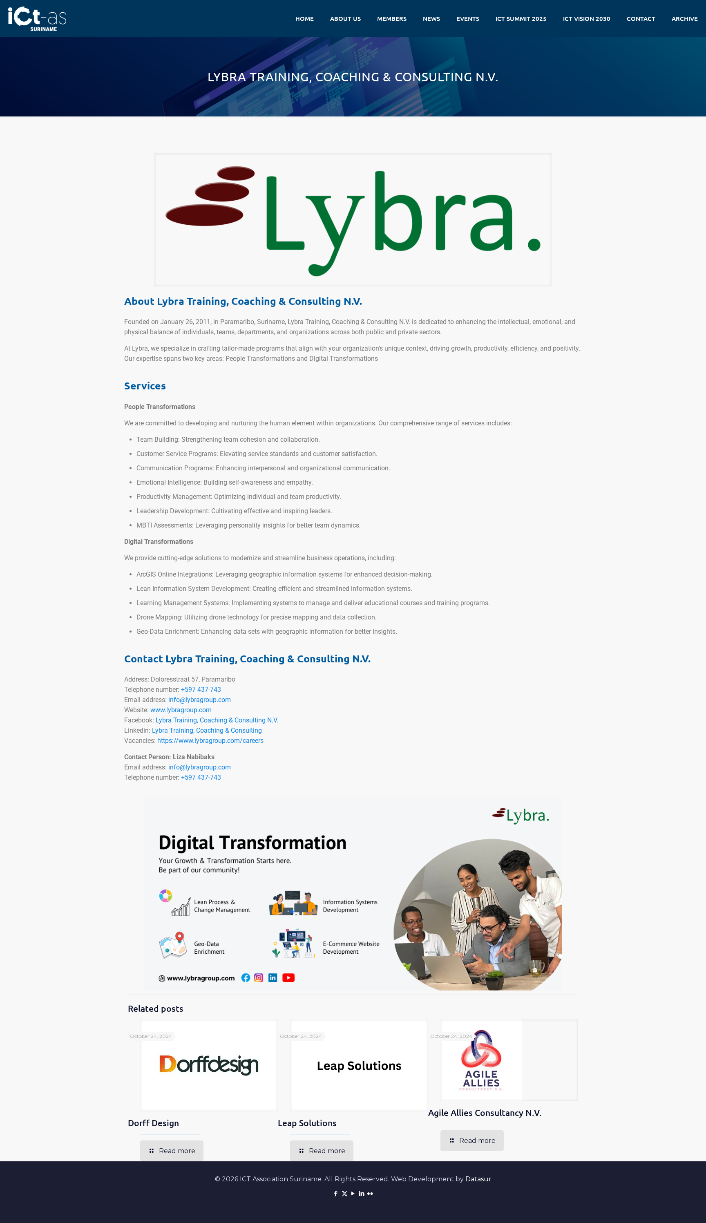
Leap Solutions (307, 1122)
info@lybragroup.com (199, 700)
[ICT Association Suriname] (37, 18)
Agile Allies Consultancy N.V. (485, 1112)
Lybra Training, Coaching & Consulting (207, 730)
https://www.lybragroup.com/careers (210, 741)
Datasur (478, 1179)
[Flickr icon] (370, 1193)
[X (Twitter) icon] (345, 1193)
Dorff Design (153, 1122)
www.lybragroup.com (181, 710)
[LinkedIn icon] (362, 1193)
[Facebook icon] (336, 1193)
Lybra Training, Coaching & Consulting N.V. (217, 720)
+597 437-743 (201, 689)
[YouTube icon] (353, 1193)
